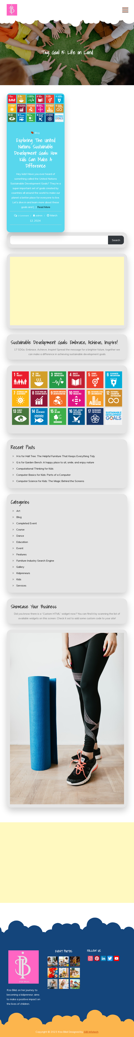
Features (21, 554)
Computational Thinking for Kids (34, 468)
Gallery (20, 566)
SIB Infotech (91, 1031)
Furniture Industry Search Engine (35, 560)
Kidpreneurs (23, 573)
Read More (43, 207)
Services (21, 585)
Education (22, 542)
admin (39, 215)
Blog (37, 132)
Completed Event (26, 523)
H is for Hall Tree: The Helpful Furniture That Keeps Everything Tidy (55, 456)
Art (18, 510)
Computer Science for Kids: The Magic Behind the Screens (50, 481)
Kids (18, 579)
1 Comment (23, 215)
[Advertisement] (67, 291)
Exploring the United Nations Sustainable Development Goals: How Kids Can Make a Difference (35, 153)
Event (19, 548)
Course (20, 529)
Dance (20, 535)
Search (116, 240)
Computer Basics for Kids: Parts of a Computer (43, 474)
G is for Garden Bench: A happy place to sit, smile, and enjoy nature (55, 462)
